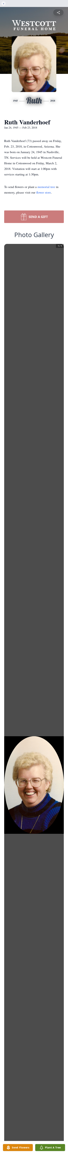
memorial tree (46, 187)
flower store (43, 192)
